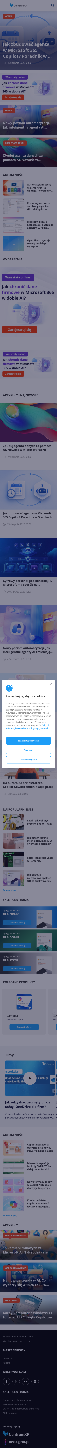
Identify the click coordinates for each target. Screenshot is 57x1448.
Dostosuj (28, 750)
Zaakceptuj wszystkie (28, 741)
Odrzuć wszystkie (28, 759)
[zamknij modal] (51, 684)
